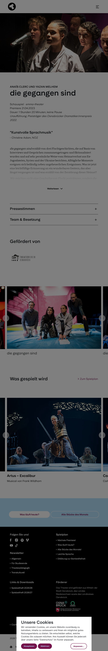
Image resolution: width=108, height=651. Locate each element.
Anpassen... (78, 646)
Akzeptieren (29, 646)
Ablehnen (45, 646)
